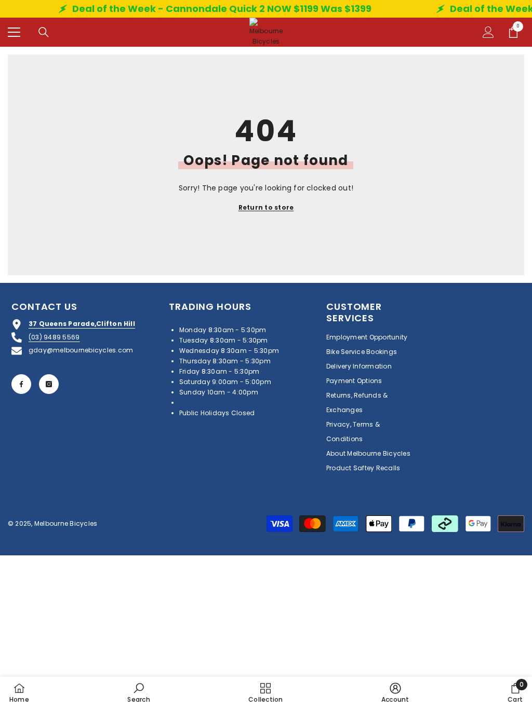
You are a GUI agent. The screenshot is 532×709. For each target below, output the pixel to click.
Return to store (266, 207)
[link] (138, 692)
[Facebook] (21, 384)
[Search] (43, 32)
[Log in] (488, 32)
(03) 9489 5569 (54, 337)
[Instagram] (49, 384)
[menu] (14, 32)
